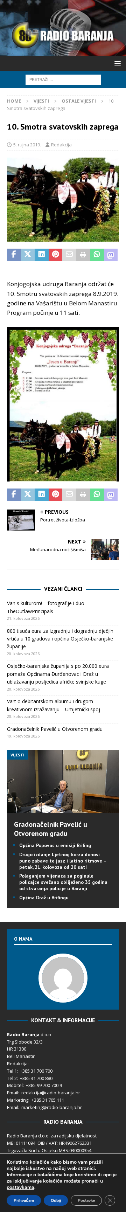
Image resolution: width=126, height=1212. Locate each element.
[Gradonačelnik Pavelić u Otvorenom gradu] (63, 808)
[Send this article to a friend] (69, 255)
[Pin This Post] (56, 255)
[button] (116, 63)
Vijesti (41, 101)
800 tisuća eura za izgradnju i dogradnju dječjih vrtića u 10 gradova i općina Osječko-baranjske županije (60, 639)
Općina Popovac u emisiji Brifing (55, 845)
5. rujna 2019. (27, 144)
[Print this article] (83, 255)
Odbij (56, 1200)
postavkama (20, 1187)
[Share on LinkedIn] (42, 255)
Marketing (17, 1100)
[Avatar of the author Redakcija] (63, 995)
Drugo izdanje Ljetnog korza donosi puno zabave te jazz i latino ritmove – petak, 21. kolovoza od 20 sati (62, 860)
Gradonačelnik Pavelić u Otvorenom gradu (55, 729)
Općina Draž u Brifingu (44, 897)
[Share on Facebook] (14, 255)
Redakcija (61, 144)
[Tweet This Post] (28, 255)
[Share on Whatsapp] (97, 255)
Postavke (86, 1200)
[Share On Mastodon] (111, 255)
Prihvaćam (24, 1200)
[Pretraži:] (63, 79)
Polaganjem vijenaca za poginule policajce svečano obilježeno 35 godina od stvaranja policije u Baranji (63, 882)
